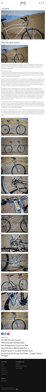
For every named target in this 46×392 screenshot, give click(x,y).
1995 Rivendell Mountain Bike (12, 343)
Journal (4, 9)
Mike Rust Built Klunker (10, 43)
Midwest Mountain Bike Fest (21, 366)
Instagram (5, 380)
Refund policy (4, 370)
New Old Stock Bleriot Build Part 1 (14, 348)
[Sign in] (39, 3)
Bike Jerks (11, 387)
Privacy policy (4, 368)
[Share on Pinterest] (8, 334)
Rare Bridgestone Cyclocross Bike (14, 345)
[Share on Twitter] (5, 334)
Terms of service (4, 372)
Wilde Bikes (18, 364)
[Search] (44, 3)
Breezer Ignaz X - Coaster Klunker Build (16, 351)
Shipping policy (4, 374)
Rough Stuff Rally (19, 368)
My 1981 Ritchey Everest (11, 340)
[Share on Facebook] (2, 334)
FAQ (2, 366)
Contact (2, 364)
